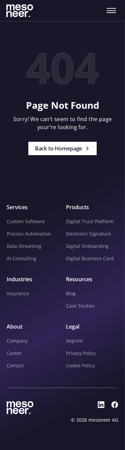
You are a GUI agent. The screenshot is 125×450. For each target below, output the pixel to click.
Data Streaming (24, 246)
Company (17, 341)
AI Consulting (21, 258)
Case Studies (80, 306)
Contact (15, 365)
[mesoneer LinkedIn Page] (101, 404)
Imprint (74, 341)
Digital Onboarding (87, 246)
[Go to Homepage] (19, 10)
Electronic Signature (88, 234)
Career (14, 353)
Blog (71, 293)
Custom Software (26, 221)
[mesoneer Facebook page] (114, 404)
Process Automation (29, 234)
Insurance (18, 293)
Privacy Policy (81, 353)
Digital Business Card (90, 258)
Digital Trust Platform (90, 221)
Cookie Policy (80, 365)
